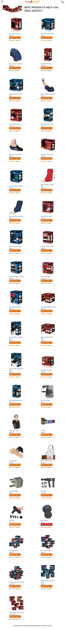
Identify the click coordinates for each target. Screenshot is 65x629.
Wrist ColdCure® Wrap (15, 400)
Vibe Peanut (44, 520)
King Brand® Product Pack (16, 582)
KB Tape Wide (13, 461)
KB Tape (43, 430)
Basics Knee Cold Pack (15, 63)
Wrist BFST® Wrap (46, 370)
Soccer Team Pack (46, 550)
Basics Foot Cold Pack (15, 154)
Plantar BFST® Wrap (15, 124)
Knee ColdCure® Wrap (47, 33)
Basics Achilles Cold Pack (16, 216)
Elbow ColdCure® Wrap (15, 94)
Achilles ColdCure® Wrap (16, 186)
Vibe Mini (11, 520)
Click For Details (14, 40)
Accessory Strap (45, 400)
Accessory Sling (13, 430)
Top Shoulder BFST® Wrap (48, 307)
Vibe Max (43, 491)
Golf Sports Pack (14, 550)
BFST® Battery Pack (46, 461)
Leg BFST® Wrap (46, 276)
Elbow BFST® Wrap (46, 63)
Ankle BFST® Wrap (46, 216)
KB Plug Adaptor (13, 491)
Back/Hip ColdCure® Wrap (16, 276)
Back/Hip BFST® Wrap (47, 246)
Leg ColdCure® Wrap (15, 307)
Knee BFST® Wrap (14, 33)
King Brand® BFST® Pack (16, 612)
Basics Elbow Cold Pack (47, 94)
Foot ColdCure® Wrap (47, 124)
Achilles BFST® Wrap (47, 154)
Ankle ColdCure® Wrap (15, 246)
